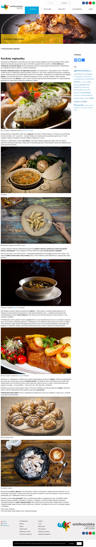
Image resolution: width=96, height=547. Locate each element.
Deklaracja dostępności (44, 534)
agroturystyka (81, 70)
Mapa (91, 9)
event (75, 74)
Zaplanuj (61, 9)
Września (90, 107)
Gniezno (89, 74)
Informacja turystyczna (26, 534)
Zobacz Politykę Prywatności (59, 543)
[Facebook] (83, 2)
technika (86, 105)
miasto (89, 82)
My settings (71, 543)
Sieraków (76, 98)
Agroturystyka (23, 529)
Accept (79, 543)
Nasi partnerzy (42, 529)
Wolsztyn (85, 107)
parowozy (76, 90)
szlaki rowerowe (84, 98)
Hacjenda (15, 307)
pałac (81, 90)
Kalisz (79, 79)
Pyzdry (80, 95)
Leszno (85, 82)
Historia (22, 523)
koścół (81, 82)
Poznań (88, 92)
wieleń (81, 107)
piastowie (85, 90)
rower (84, 95)
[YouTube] (90, 2)
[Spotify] (93, 2)
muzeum (83, 85)
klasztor (82, 79)
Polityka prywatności (43, 531)
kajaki (75, 79)
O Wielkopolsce (24, 521)
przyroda (76, 95)
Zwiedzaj (33, 9)
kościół (77, 82)
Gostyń (75, 76)
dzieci (90, 71)
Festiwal (80, 74)
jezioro (90, 76)
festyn (84, 74)
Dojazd (21, 526)
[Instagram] (86, 2)
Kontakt (40, 521)
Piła (89, 90)
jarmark (86, 76)
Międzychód (76, 85)
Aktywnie (47, 9)
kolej (86, 79)
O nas (39, 523)
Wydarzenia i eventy (25, 531)
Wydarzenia (77, 9)
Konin (92, 79)
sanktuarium (89, 95)
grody (79, 76)
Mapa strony (41, 526)
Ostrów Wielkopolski (84, 87)
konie (89, 79)
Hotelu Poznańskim (28, 130)
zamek (75, 110)
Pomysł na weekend (79, 93)
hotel (83, 76)
